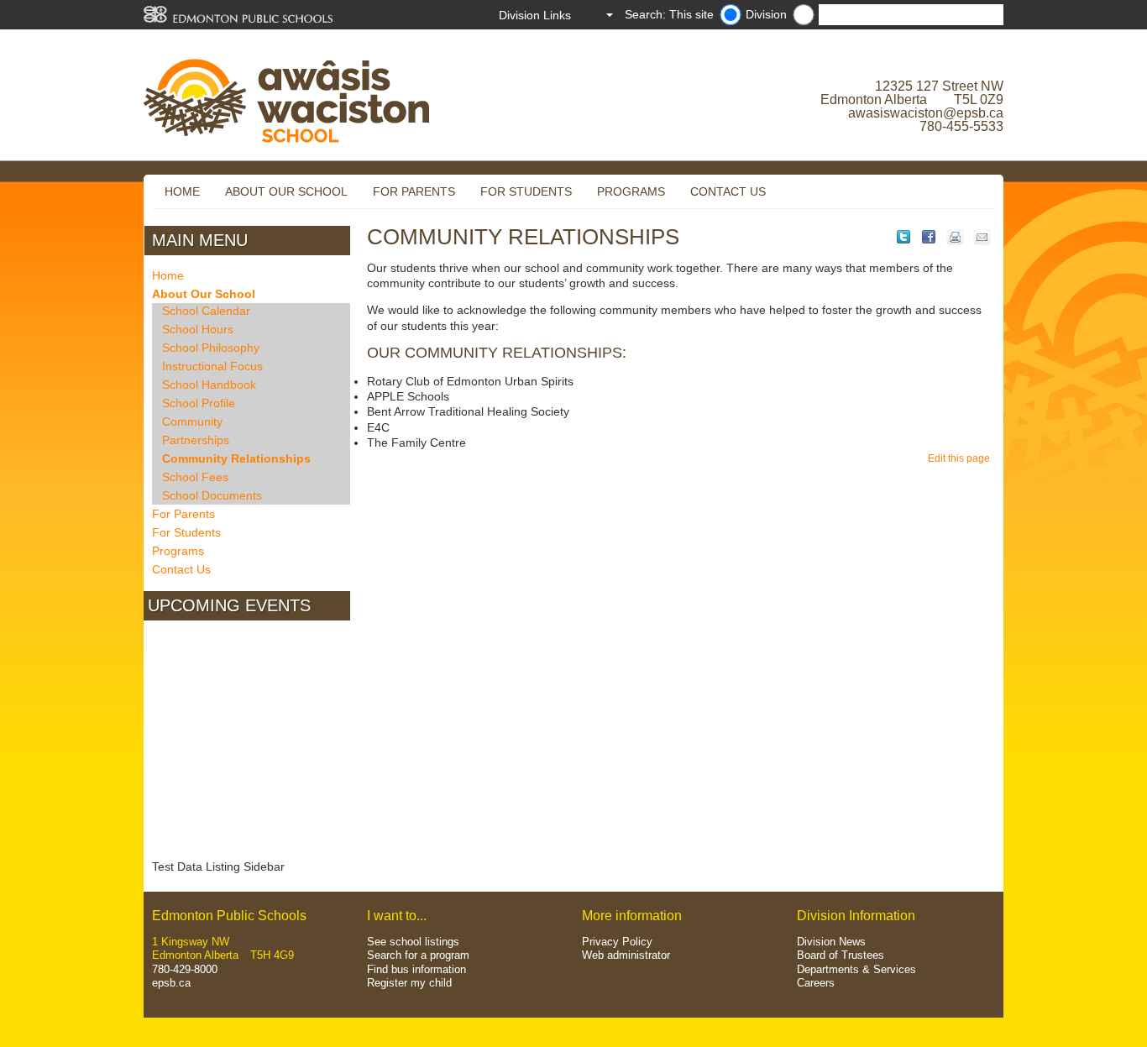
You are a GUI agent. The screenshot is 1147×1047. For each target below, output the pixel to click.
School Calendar (206, 310)
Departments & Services (856, 969)
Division (766, 14)
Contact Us (728, 191)
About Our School (286, 191)
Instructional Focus (212, 366)
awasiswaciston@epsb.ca (925, 113)
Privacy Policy (617, 941)
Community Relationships (236, 458)
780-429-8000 (184, 969)
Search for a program (418, 955)
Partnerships (195, 440)
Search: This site (669, 14)
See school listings (413, 941)
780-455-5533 (961, 126)
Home (182, 191)
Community (192, 421)
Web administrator (626, 955)
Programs (631, 191)
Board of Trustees (840, 955)
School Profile (198, 403)
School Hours (197, 329)
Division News (831, 941)
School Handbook (209, 384)
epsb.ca (171, 982)
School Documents (212, 495)
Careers (816, 982)
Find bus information (416, 969)
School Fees (195, 477)
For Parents (414, 191)
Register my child (409, 982)
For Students (526, 191)
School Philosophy (210, 347)
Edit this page (961, 458)
